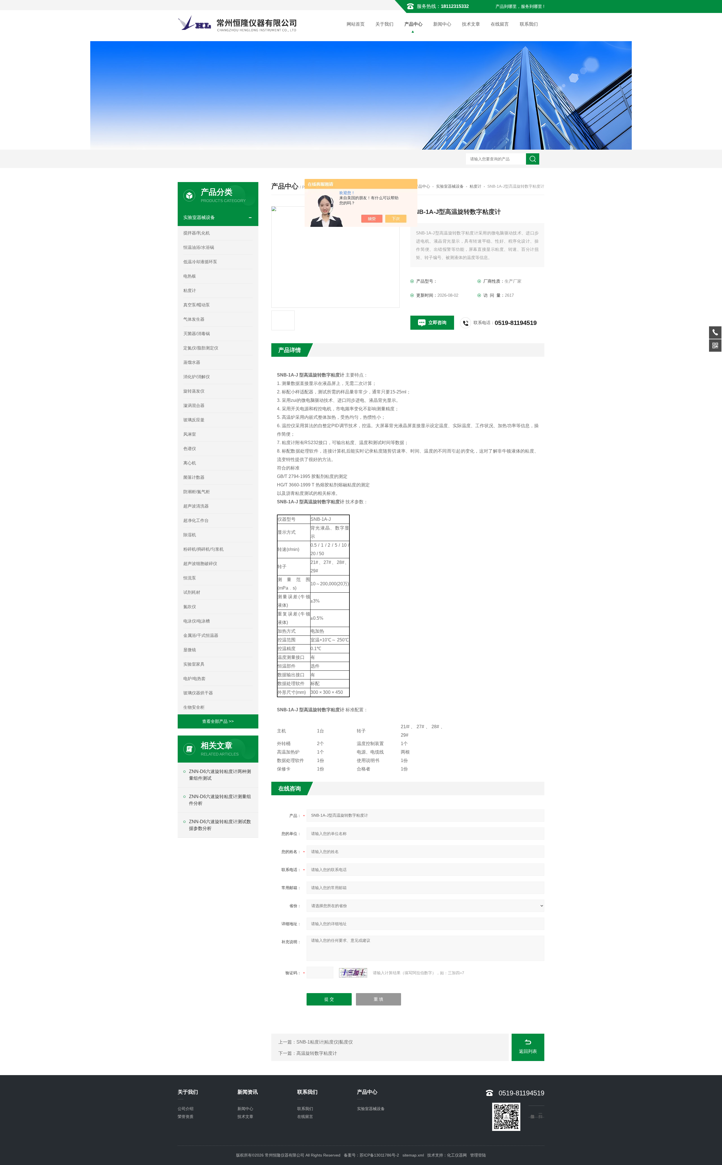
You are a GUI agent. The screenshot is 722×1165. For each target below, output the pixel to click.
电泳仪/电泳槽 (196, 621)
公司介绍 (185, 1108)
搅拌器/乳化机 (196, 233)
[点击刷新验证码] (353, 973)
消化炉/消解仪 (196, 376)
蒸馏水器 (191, 362)
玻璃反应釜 (193, 419)
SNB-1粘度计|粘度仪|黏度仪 (324, 1042)
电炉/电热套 (194, 678)
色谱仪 (189, 448)
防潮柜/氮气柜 (196, 491)
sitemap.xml (413, 1155)
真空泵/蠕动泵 (196, 304)
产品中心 (413, 24)
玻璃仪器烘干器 (198, 692)
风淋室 (189, 434)
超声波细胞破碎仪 (200, 563)
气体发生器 (193, 319)
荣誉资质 (185, 1116)
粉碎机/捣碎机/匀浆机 (203, 549)
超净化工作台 (196, 520)
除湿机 (189, 534)
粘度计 (475, 186)
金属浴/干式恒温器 (200, 635)
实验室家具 (193, 664)
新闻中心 (442, 24)
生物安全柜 (193, 707)
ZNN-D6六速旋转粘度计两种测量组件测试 (220, 775)
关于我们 (384, 24)
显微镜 (189, 649)
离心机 (189, 462)
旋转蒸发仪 (193, 391)
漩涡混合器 (193, 405)
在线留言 (500, 24)
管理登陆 (478, 1155)
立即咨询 (437, 322)
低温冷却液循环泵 (200, 261)
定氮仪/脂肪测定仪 (200, 347)
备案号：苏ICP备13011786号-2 (371, 1155)
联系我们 (529, 24)
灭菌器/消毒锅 (196, 333)
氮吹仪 (189, 606)
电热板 (189, 276)
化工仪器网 (457, 1155)
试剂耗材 (191, 592)
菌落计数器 (193, 477)
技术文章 (471, 24)
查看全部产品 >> (218, 721)
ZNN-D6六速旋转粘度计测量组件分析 (220, 800)
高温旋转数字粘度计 (316, 1053)
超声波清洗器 (196, 506)
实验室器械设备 (450, 186)
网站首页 (356, 24)
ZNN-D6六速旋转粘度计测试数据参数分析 (220, 825)
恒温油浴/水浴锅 (198, 247)
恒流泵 (189, 577)
